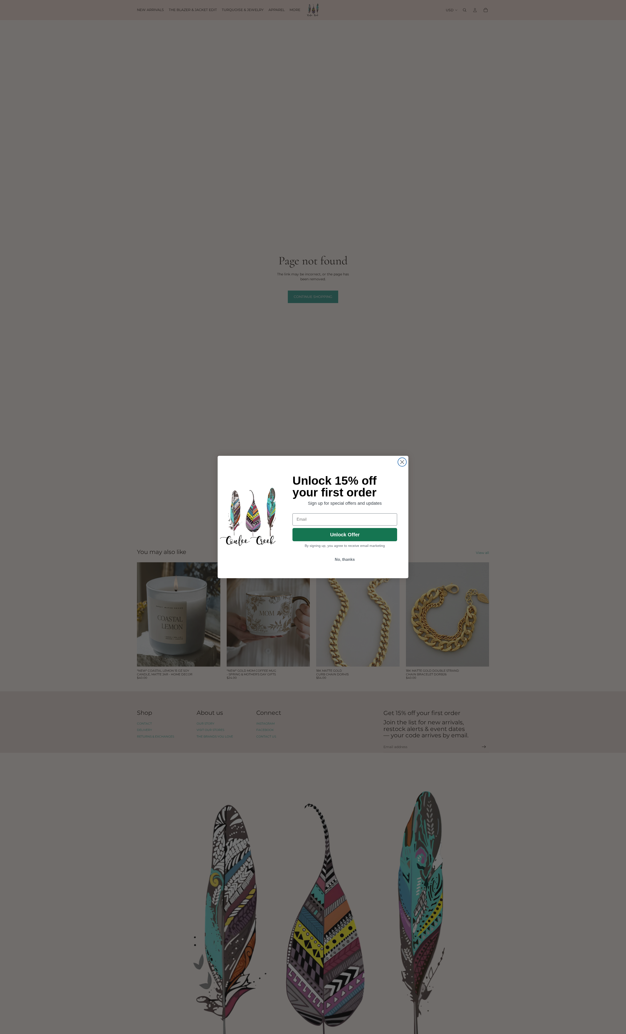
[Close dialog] (402, 462)
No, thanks (345, 559)
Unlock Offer (345, 534)
